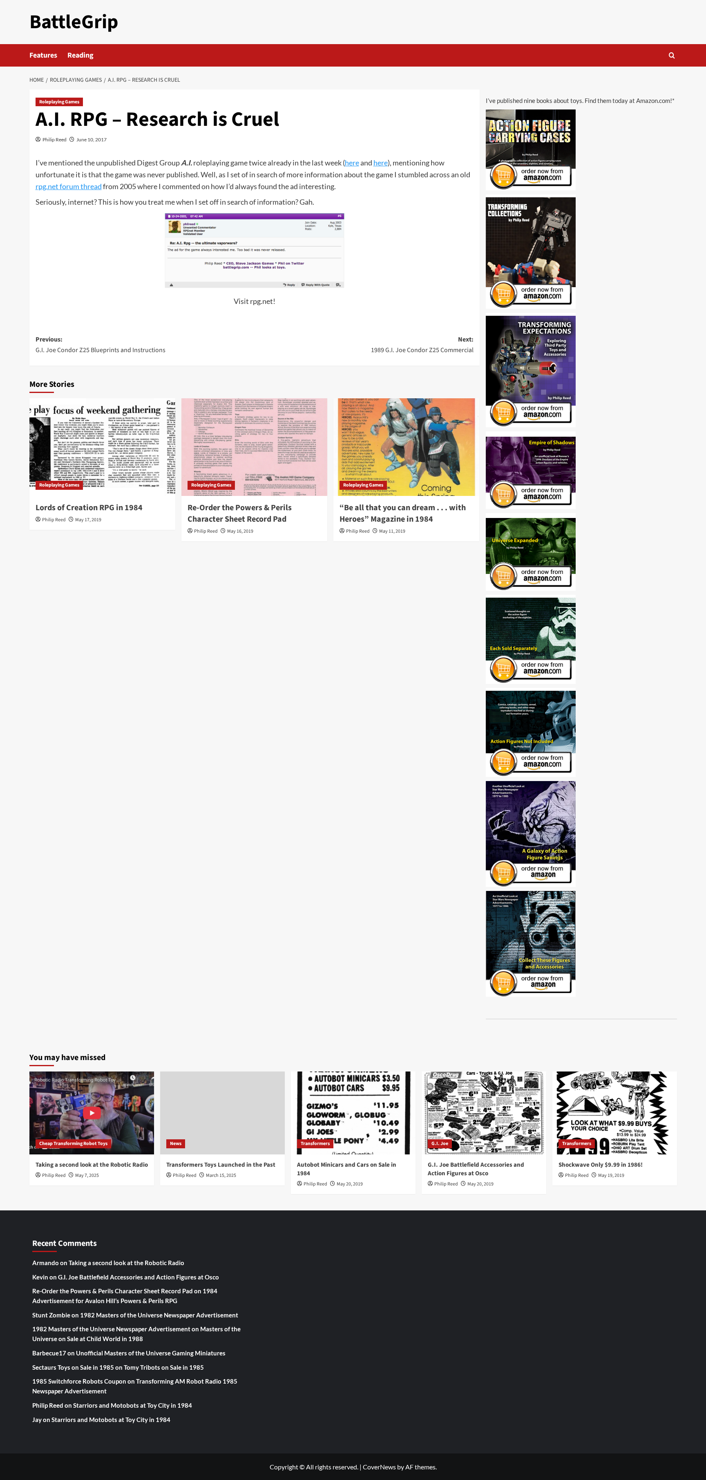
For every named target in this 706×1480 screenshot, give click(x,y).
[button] (672, 55)
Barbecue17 (49, 1353)
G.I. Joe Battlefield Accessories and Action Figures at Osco (476, 1169)
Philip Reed (54, 139)
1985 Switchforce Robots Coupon (79, 1381)
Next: (422, 345)
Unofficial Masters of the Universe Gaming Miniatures (151, 1353)
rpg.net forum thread (69, 186)
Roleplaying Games (59, 101)
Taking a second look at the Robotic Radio (92, 1165)
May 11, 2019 (392, 531)
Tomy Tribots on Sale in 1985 (164, 1367)
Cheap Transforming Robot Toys (73, 1143)
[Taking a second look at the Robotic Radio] (91, 1112)
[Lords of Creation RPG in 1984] (102, 447)
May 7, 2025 (87, 1175)
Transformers (315, 1143)
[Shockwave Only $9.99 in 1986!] (614, 1112)
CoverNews (379, 1467)
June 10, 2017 (91, 139)
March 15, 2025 (221, 1175)
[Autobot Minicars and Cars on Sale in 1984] (353, 1112)
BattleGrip (73, 22)
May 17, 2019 (88, 519)
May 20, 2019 (350, 1184)
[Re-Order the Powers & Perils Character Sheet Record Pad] (254, 447)
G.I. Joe (439, 1143)
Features (43, 55)
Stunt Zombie (51, 1315)
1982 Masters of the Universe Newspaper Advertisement (159, 1315)
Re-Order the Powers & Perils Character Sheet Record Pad (240, 513)
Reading (80, 55)
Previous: (100, 345)
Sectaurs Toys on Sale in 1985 (73, 1367)
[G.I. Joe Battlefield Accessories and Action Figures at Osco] (484, 1112)
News (175, 1143)
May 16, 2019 (240, 531)
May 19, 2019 (611, 1175)
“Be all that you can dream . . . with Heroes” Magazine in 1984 (403, 513)
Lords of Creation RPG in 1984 (89, 507)
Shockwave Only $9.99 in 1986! (601, 1165)
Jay (37, 1419)
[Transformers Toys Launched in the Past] (222, 1112)
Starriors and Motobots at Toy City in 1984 (132, 1405)
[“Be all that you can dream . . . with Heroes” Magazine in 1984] (406, 447)
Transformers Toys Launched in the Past (220, 1165)
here (352, 162)
